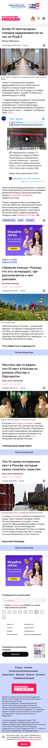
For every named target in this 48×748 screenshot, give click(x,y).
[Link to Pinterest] (4, 617)
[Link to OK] (15, 612)
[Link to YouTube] (26, 612)
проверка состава (26, 215)
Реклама (28, 667)
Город (25, 45)
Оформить (15, 654)
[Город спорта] (32, 18)
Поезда (30, 220)
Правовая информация (24, 678)
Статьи (9, 627)
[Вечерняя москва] (24, 689)
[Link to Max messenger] (4, 612)
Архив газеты (29, 627)
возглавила (16, 516)
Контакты (40, 674)
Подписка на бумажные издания (23, 671)
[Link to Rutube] (42, 612)
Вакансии (20, 674)
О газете (19, 667)
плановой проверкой (22, 195)
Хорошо (24, 744)
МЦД (20, 220)
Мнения (9, 631)
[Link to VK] (9, 612)
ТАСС (10, 112)
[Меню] (43, 18)
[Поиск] (38, 18)
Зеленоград (9, 220)
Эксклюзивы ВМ (15, 287)
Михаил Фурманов (10, 41)
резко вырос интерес (22, 423)
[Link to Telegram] (31, 612)
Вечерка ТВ (28, 624)
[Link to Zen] (20, 612)
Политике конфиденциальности (28, 739)
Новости (10, 624)
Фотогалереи (12, 634)
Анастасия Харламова (12, 380)
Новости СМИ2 (9, 262)
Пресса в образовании (32, 634)
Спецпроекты (29, 631)
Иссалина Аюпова (10, 283)
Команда (30, 674)
